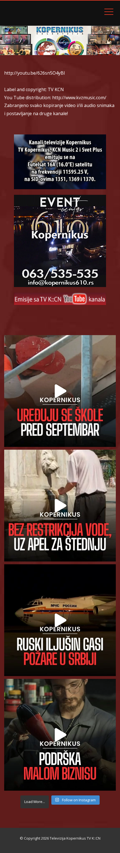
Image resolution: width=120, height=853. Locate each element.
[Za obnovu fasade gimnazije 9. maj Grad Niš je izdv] (60, 391)
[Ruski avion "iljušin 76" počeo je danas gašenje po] (60, 620)
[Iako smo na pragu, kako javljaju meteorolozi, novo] (60, 505)
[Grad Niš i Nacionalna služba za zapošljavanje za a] (60, 735)
